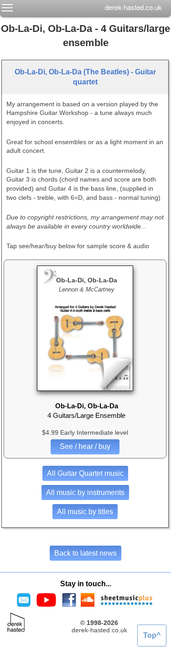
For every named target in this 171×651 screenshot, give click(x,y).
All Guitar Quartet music (85, 473)
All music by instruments (85, 492)
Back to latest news (85, 553)
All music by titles (85, 512)
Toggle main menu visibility (7, 7)
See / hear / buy (85, 446)
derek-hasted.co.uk (133, 7)
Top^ (152, 635)
